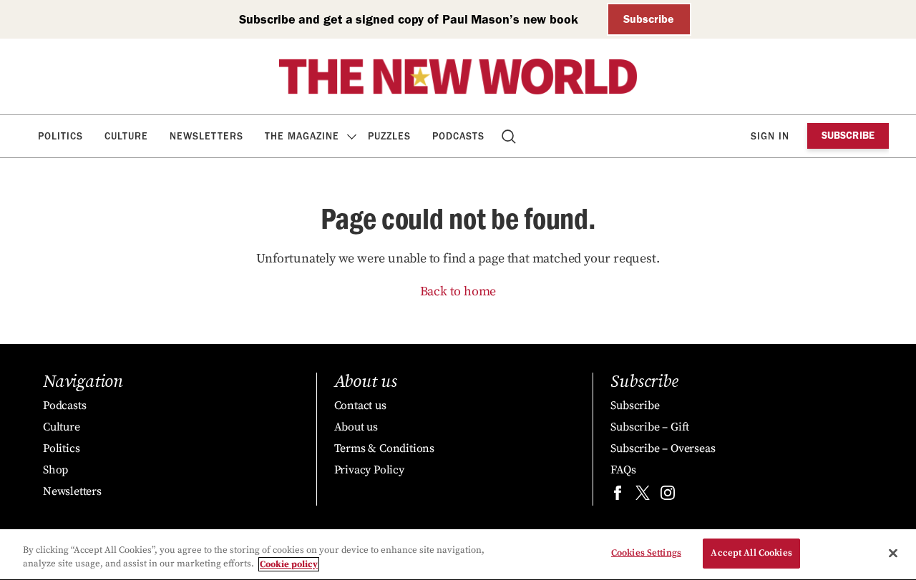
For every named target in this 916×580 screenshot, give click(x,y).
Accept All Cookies (751, 553)
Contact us (360, 405)
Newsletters (206, 136)
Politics (60, 136)
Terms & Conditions (384, 448)
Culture (126, 136)
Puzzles (389, 136)
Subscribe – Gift (649, 427)
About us (356, 427)
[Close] (893, 553)
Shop (55, 470)
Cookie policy (289, 564)
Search (510, 136)
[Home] (458, 76)
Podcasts (458, 136)
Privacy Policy (369, 470)
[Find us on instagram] (668, 496)
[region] (458, 554)
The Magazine (302, 136)
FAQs (622, 470)
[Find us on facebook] (617, 496)
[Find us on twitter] (642, 496)
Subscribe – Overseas (662, 448)
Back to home (458, 291)
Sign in (770, 136)
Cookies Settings (646, 553)
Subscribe (648, 19)
